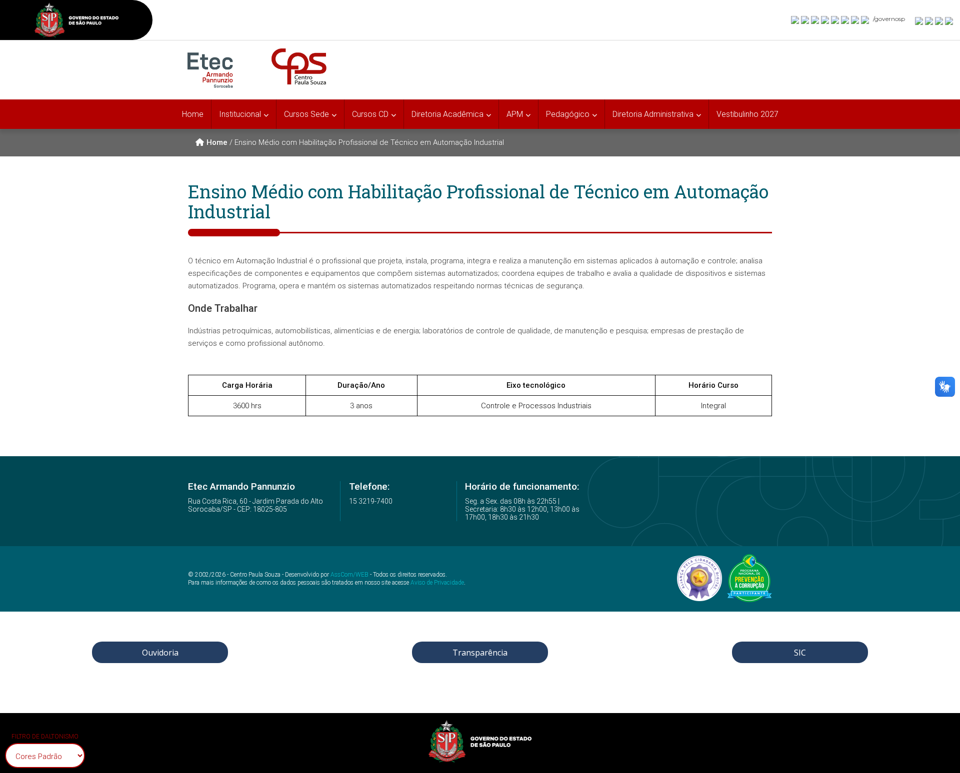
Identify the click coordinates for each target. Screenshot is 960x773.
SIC (800, 652)
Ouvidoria (160, 652)
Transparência (480, 652)
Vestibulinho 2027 (747, 114)
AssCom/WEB (349, 574)
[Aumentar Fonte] (919, 20)
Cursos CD (370, 114)
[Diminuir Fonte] (929, 20)
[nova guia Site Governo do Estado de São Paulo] (76, 21)
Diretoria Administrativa (653, 114)
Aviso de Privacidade (437, 582)
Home (193, 114)
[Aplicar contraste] (939, 20)
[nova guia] (949, 20)
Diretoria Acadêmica (448, 114)
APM (514, 114)
